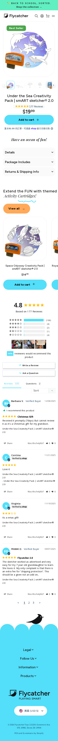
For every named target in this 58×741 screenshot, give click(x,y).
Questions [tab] (31, 383)
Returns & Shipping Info (22, 172)
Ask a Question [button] (30, 373)
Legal (27, 650)
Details (10, 152)
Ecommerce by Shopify (33, 733)
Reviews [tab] (8, 383)
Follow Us (27, 658)
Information (27, 667)
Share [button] (9, 443)
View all (16, 208)
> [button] (40, 602)
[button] (48, 443)
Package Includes (17, 162)
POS (16, 733)
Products (27, 676)
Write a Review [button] (30, 365)
